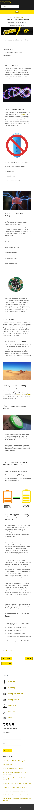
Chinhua (24, 22)
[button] (17, 12)
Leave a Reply (7, 663)
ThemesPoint (24, 807)
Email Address (7, 732)
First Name (5, 738)
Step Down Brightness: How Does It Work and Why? (16, 791)
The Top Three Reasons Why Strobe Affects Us (15, 787)
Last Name (5, 743)
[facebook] (13, 724)
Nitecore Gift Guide (8, 764)
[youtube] (4, 724)
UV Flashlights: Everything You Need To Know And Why (17, 783)
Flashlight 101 (19, 17)
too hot (23, 114)
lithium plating (20, 394)
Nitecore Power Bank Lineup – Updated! (13, 768)
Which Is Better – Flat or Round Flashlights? (14, 761)
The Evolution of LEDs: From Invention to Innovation (16, 795)
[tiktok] (10, 724)
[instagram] (7, 724)
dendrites (28, 394)
